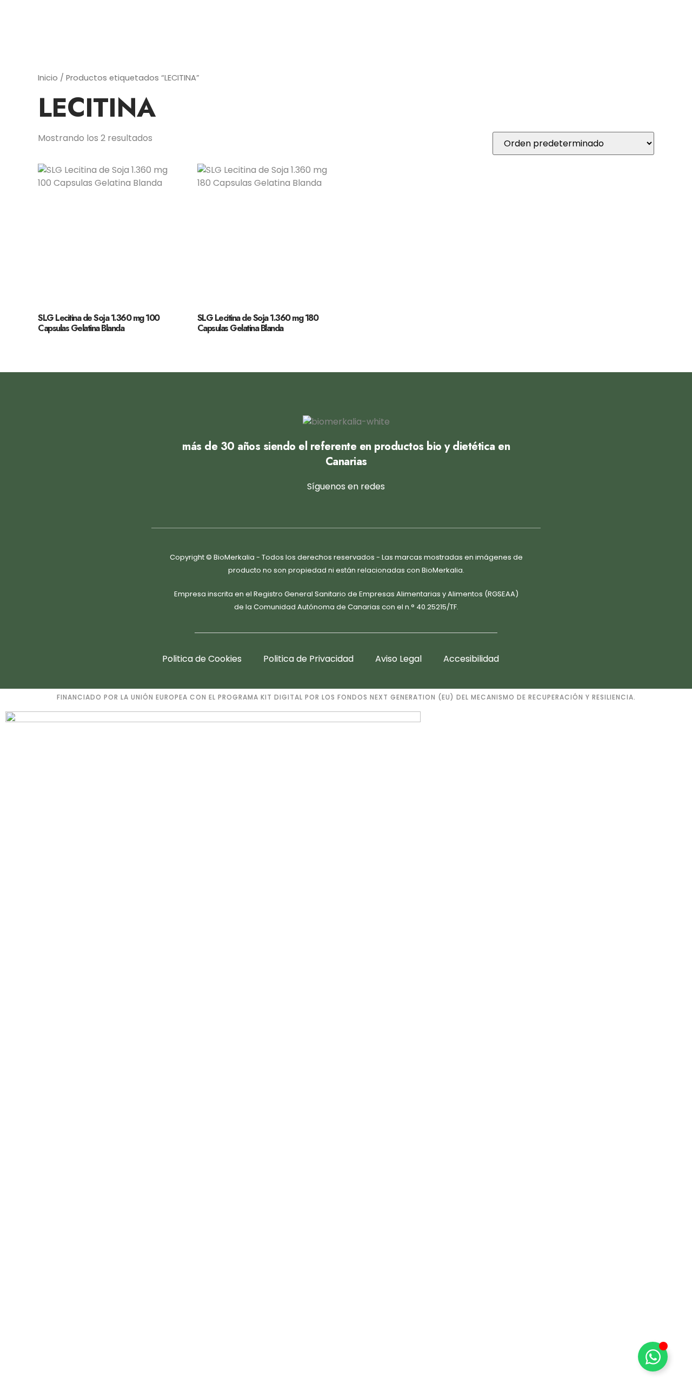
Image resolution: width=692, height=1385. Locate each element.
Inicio (48, 77)
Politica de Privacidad (308, 659)
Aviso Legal (398, 659)
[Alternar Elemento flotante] (653, 1356)
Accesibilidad (471, 659)
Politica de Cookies (202, 659)
